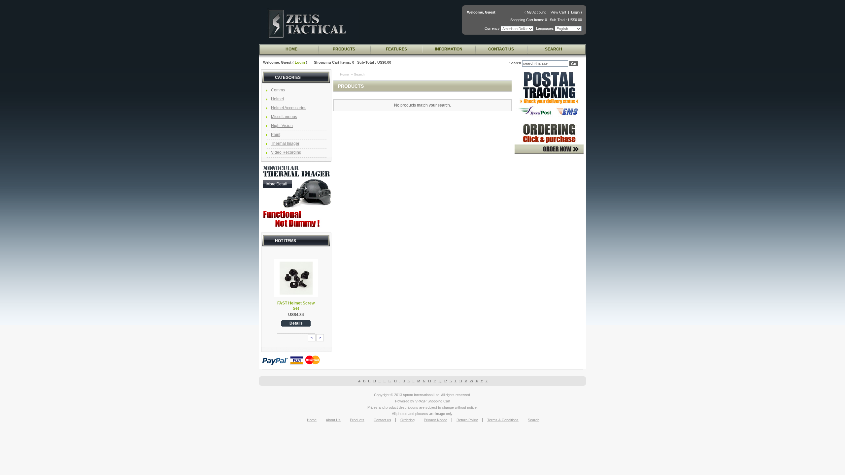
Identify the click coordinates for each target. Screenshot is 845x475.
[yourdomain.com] (310, 24)
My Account (536, 12)
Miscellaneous (284, 116)
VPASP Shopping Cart (432, 401)
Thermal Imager (285, 143)
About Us (333, 420)
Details (296, 323)
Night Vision (282, 125)
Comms (278, 90)
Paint (275, 134)
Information (448, 49)
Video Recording (286, 152)
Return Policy (467, 420)
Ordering (407, 420)
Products (344, 49)
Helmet (277, 99)
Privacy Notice (435, 420)
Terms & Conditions (503, 420)
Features (396, 49)
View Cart (559, 12)
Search (553, 49)
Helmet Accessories (288, 108)
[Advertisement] (549, 260)
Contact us (501, 49)
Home (291, 49)
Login (575, 12)
